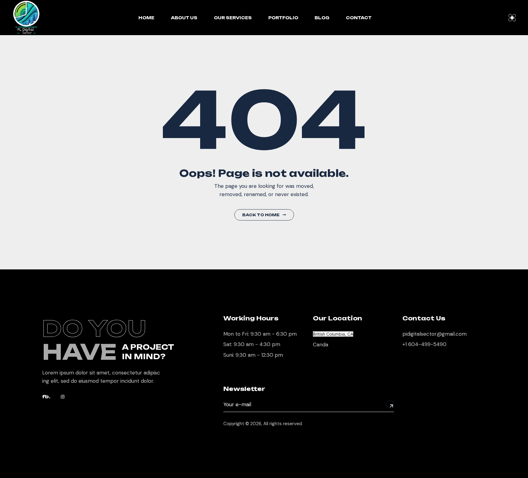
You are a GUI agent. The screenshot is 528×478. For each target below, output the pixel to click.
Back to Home (261, 215)
